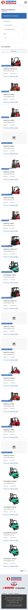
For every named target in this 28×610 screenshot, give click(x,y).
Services (16, 593)
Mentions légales (17, 605)
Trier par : (14, 51)
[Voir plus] (14, 66)
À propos (4, 593)
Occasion (10, 593)
